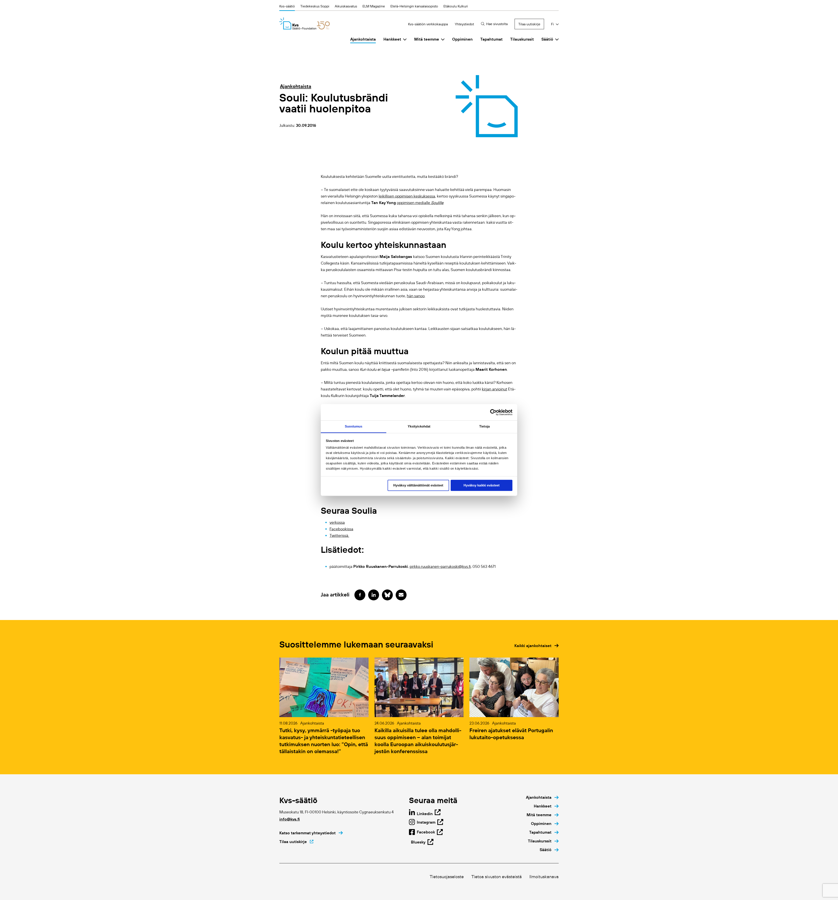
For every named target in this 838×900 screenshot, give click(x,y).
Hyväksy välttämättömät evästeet (418, 485)
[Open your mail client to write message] (401, 594)
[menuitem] (542, 797)
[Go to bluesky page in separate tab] (387, 594)
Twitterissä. (339, 535)
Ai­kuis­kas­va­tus (346, 6)
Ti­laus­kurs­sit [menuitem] (522, 39)
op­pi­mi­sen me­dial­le (420, 202)
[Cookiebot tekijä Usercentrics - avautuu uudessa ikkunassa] (493, 412)
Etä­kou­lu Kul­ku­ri (455, 6)
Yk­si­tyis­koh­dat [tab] (419, 426)
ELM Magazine (373, 6)
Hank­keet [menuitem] (392, 39)
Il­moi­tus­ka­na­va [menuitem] (544, 876)
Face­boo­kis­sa (341, 529)
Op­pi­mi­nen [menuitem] (462, 39)
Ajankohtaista (295, 86)
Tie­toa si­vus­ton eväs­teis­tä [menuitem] (496, 876)
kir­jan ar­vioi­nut (494, 389)
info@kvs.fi (289, 819)
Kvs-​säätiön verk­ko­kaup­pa (428, 24)
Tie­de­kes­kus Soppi (314, 6)
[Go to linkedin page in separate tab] (373, 594)
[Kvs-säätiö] (304, 23)
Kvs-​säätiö (287, 6)
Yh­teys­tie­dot (464, 24)
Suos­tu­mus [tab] (353, 426)
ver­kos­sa (337, 522)
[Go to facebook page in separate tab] (359, 594)
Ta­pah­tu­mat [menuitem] (491, 39)
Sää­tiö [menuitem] (547, 39)
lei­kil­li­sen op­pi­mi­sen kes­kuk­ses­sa (407, 196)
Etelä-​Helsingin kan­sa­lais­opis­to (414, 6)
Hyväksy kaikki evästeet (482, 485)
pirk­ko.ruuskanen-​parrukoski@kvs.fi (440, 566)
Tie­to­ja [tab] (484, 426)
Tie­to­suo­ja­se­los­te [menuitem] (447, 876)
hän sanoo (416, 296)
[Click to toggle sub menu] (405, 39)
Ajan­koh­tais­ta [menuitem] (363, 39)
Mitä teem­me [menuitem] (426, 39)
